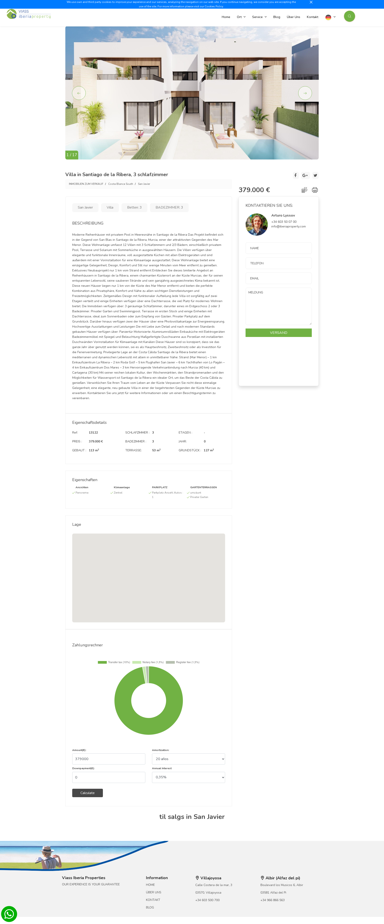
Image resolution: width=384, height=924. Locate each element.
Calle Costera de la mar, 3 (213, 885)
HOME (150, 885)
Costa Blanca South (120, 184)
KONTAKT (153, 900)
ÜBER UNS (153, 892)
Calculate (87, 793)
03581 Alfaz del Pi (273, 892)
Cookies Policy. (214, 6)
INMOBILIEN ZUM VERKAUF (86, 184)
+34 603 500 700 (207, 900)
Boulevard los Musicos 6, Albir (281, 885)
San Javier (144, 184)
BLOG (150, 907)
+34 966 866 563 (272, 900)
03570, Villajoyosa (208, 892)
